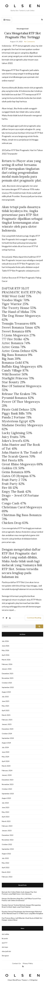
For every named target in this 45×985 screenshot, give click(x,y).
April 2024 (5, 761)
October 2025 (7, 683)
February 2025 (7, 720)
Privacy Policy (28, 963)
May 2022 (5, 863)
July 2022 (5, 858)
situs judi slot (6, 951)
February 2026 (7, 664)
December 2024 (7, 729)
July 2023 (5, 803)
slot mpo (5, 947)
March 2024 (6, 766)
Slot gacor (5, 956)
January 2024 (7, 775)
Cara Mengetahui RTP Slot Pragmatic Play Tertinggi (22, 35)
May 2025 (5, 706)
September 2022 (8, 849)
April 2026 (5, 655)
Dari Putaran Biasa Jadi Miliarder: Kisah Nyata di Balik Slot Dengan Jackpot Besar (22, 919)
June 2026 (5, 646)
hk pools (5, 938)
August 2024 (6, 743)
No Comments (29, 42)
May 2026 (5, 650)
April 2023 (5, 817)
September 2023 (8, 794)
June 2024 (5, 752)
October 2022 (7, 844)
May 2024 (5, 757)
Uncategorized (22, 29)
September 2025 (8, 687)
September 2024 (8, 738)
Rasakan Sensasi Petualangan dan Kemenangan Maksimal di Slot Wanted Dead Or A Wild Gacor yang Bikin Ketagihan (22, 912)
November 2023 (7, 784)
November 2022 (7, 840)
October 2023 (7, 789)
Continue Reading (34, 618)
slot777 (4, 943)
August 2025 (6, 692)
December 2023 (7, 780)
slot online (5, 934)
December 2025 (7, 673)
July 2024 (5, 747)
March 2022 (6, 872)
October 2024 (7, 734)
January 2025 (7, 724)
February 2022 (7, 877)
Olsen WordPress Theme (17, 980)
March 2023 (6, 821)
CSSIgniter (33, 980)
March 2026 (6, 660)
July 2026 (5, 641)
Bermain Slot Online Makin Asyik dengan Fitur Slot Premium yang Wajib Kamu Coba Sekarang (19, 893)
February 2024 (7, 770)
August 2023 (6, 798)
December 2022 (7, 835)
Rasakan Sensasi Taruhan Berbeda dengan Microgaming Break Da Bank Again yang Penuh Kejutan (21, 906)
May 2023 (5, 812)
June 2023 (5, 807)
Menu (7, 20)
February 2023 (7, 826)
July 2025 (5, 697)
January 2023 (7, 831)
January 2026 (7, 669)
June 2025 (5, 701)
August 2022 (6, 854)
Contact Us (16, 963)
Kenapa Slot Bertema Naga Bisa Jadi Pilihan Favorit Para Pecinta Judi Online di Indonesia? (21, 899)
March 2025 (6, 715)
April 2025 (5, 710)
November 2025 (7, 678)
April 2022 (5, 867)
